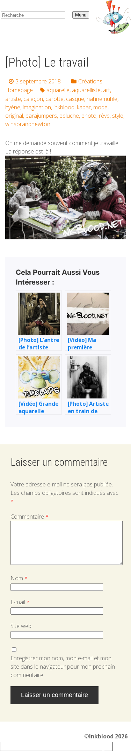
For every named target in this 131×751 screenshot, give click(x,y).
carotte (54, 99)
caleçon (33, 99)
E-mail (20, 602)
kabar (84, 107)
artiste (13, 99)
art (106, 90)
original (14, 116)
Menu (80, 15)
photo (88, 116)
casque (75, 99)
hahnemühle (102, 99)
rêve (104, 116)
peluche (69, 116)
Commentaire (29, 516)
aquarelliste (86, 90)
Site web (20, 626)
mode (100, 107)
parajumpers (41, 116)
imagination (37, 107)
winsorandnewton (27, 124)
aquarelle (58, 90)
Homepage (19, 90)
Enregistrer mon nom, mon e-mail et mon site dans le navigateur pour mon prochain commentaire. (62, 666)
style (117, 116)
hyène (12, 107)
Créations (90, 81)
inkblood (63, 107)
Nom (19, 578)
